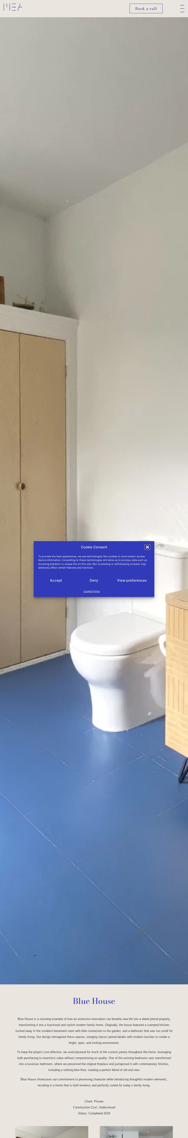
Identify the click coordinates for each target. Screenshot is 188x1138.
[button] (147, 547)
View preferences (132, 580)
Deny (94, 580)
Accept (56, 580)
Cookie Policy (91, 591)
